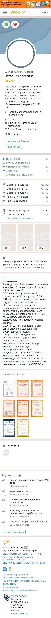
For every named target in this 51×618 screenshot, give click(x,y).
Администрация (10, 587)
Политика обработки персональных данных (24, 580)
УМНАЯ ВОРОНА (19, 596)
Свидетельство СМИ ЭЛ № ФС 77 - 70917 (22, 553)
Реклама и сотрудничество (16, 574)
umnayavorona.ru (19, 613)
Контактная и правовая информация (21, 590)
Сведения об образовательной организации (24, 562)
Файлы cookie (9, 583)
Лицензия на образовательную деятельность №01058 (18, 558)
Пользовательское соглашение (18, 577)
